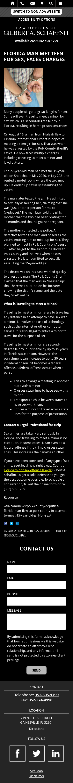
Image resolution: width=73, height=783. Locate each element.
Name (11, 562)
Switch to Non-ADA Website (36, 11)
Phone (12, 594)
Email (32, 3)
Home (12, 3)
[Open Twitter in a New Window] (37, 754)
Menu (60, 3)
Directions (36, 729)
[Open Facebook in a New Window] (18, 754)
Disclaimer (36, 776)
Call (22, 3)
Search (50, 3)
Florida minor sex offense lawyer (28, 470)
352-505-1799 (48, 41)
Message (14, 610)
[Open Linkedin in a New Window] (56, 754)
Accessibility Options (36, 19)
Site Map (36, 771)
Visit (42, 3)
